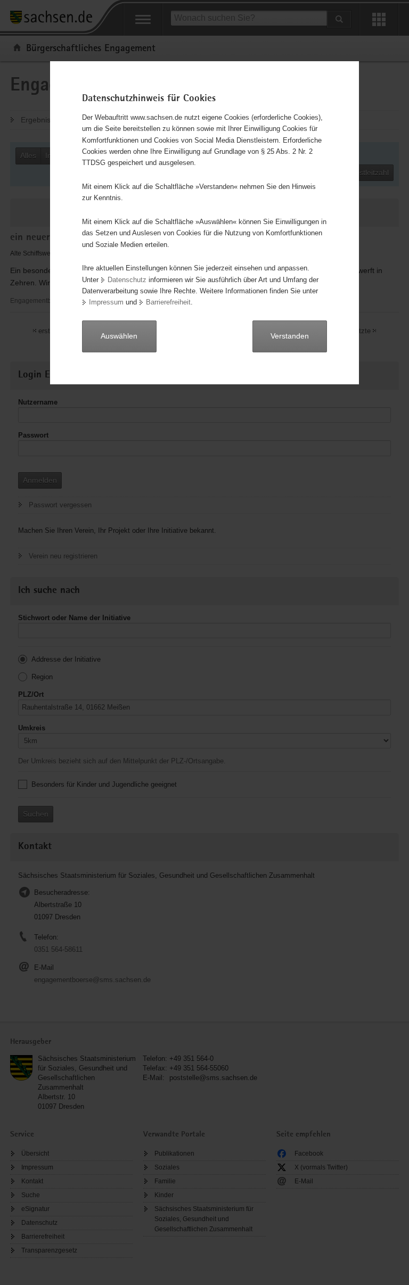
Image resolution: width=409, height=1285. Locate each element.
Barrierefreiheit (168, 302)
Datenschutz (127, 280)
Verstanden (290, 336)
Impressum (106, 302)
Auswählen (119, 336)
